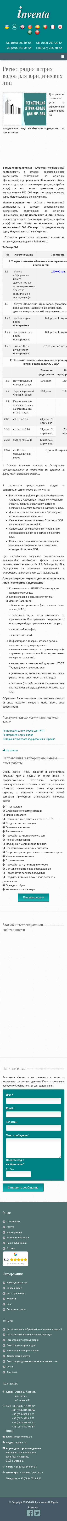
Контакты (12, 1372)
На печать (11, 750)
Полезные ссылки (16, 1309)
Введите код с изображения (15, 1162)
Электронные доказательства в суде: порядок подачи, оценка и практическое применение (31, 1005)
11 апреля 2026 (9, 1027)
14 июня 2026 (8, 968)
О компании (13, 1221)
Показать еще (32, 897)
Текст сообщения (17, 1135)
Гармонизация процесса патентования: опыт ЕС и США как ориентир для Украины (33, 1034)
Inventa (42, 1502)
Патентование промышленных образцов (29, 1334)
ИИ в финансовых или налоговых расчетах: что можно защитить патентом (32, 975)
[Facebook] (30, 1514)
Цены (10, 1366)
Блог (9, 1304)
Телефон (11, 1121)
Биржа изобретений (18, 1237)
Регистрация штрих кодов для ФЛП (23, 730)
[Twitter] (37, 1514)
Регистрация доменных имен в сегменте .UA (32, 1361)
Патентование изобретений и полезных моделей (34, 1329)
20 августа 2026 (9, 939)
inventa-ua (20, 1442)
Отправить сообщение (23, 1187)
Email (10, 1108)
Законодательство (17, 1282)
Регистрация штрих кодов (21, 1345)
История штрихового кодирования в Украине (29, 738)
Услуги (10, 1226)
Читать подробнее (14, 953)
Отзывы (11, 1248)
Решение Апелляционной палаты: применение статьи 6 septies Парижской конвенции (31, 946)
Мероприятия (14, 1232)
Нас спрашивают (16, 1293)
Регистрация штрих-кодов (18, 734)
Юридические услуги (18, 1355)
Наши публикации (17, 1242)
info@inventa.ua (23, 1436)
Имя (9, 1094)
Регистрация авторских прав (22, 1350)
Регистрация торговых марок (23, 1339)
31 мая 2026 (8, 998)
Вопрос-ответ (14, 1288)
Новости (11, 1298)
